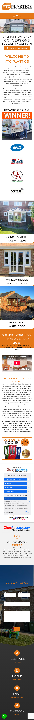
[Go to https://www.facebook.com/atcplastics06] (17, 709)
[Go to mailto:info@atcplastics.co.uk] (17, 692)
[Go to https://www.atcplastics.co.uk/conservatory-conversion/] (17, 222)
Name (6, 592)
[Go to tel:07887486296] (17, 674)
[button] (17, 48)
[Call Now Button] (4, 716)
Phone (20, 592)
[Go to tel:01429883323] (17, 657)
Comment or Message (11, 610)
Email (6, 601)
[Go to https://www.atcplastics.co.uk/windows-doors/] (17, 264)
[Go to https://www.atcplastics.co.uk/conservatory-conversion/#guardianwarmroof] (17, 307)
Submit (17, 629)
